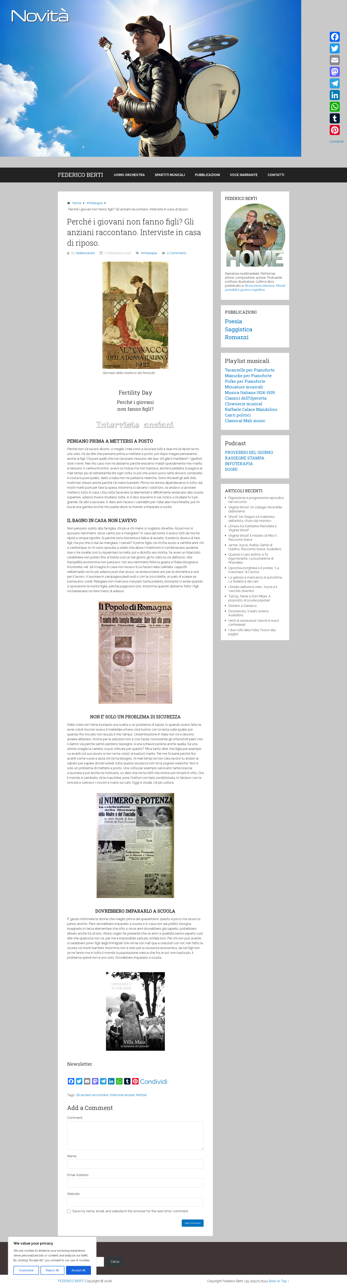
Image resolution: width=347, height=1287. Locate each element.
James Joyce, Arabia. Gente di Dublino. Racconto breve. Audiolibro (255, 547)
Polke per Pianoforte (245, 381)
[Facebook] (336, 37)
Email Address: (78, 1175)
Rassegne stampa (244, 458)
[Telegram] (336, 83)
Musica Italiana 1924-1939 (250, 392)
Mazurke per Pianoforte (248, 375)
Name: (72, 1156)
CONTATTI (276, 175)
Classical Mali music (245, 420)
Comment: (75, 1118)
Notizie (141, 1095)
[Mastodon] (336, 72)
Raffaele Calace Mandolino (251, 409)
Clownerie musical (243, 403)
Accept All (78, 1270)
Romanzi (237, 337)
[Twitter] (336, 48)
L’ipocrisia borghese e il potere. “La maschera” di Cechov (253, 570)
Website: (73, 1194)
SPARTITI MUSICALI (170, 175)
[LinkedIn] (336, 95)
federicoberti (85, 253)
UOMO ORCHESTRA (129, 175)
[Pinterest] (336, 130)
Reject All (52, 1270)
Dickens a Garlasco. (242, 606)
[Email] (336, 60)
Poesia (233, 321)
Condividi (153, 1081)
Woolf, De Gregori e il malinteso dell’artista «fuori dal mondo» (251, 519)
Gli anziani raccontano (92, 1095)
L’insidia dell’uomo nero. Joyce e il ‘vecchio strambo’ (252, 589)
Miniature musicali (244, 386)
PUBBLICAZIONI (207, 175)
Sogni (231, 469)
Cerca (115, 1261)
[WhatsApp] (336, 107)
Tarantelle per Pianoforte (250, 370)
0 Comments (176, 253)
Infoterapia (149, 253)
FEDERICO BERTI (80, 175)
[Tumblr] (336, 118)
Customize (26, 1270)
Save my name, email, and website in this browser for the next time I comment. (130, 1211)
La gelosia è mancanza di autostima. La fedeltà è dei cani (255, 579)
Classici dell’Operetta (245, 398)
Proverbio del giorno (249, 452)
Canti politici (238, 415)
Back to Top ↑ (279, 1281)
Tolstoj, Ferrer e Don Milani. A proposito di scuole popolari (249, 598)
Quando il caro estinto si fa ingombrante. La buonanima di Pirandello (251, 558)
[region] (52, 1258)
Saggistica (238, 329)
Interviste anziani (122, 1095)
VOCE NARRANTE (244, 175)
